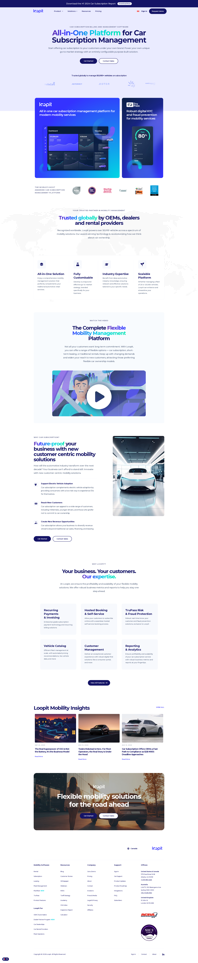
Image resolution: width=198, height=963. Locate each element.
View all (159, 707)
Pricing (98, 11)
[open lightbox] (99, 393)
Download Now (124, 3)
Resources (86, 11)
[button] (58, 11)
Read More (39, 756)
